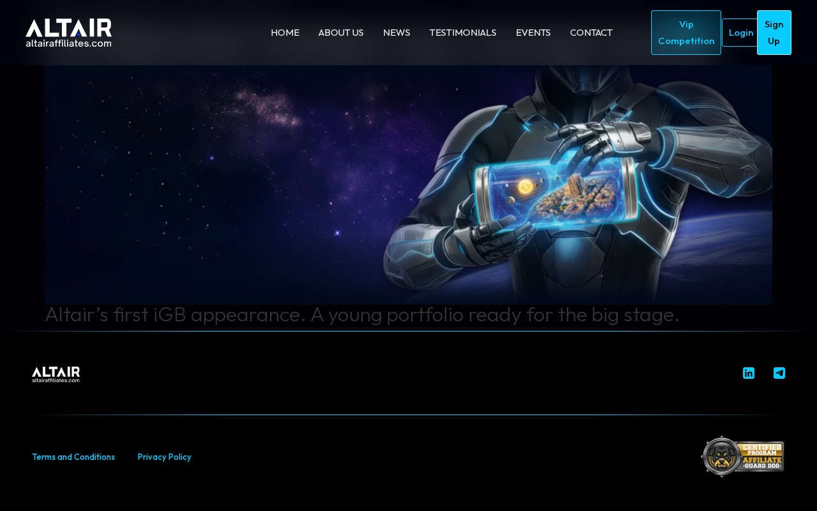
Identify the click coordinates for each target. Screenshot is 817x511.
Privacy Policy (164, 457)
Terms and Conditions (73, 457)
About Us (341, 32)
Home (285, 32)
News (396, 32)
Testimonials (463, 32)
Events (533, 32)
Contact (591, 32)
